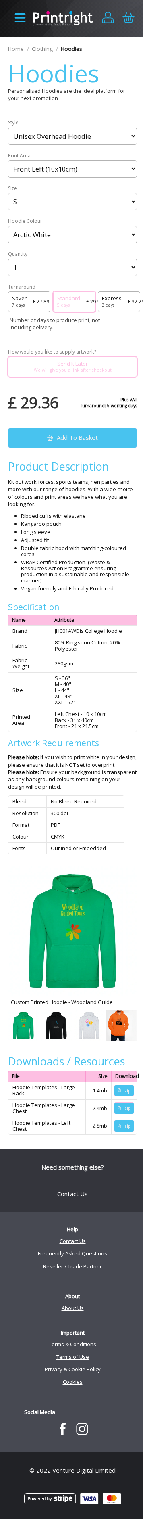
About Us (73, 1308)
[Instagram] (82, 1429)
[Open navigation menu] (20, 18)
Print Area (19, 156)
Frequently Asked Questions (72, 1253)
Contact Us (72, 1194)
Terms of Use (72, 1356)
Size (12, 188)
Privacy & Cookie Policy (73, 1369)
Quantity (17, 254)
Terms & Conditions (72, 1344)
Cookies (73, 1381)
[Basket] (128, 18)
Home (16, 48)
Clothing (42, 48)
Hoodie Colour (25, 221)
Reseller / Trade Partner (72, 1266)
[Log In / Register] (108, 18)
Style (13, 123)
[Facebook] (63, 1429)
